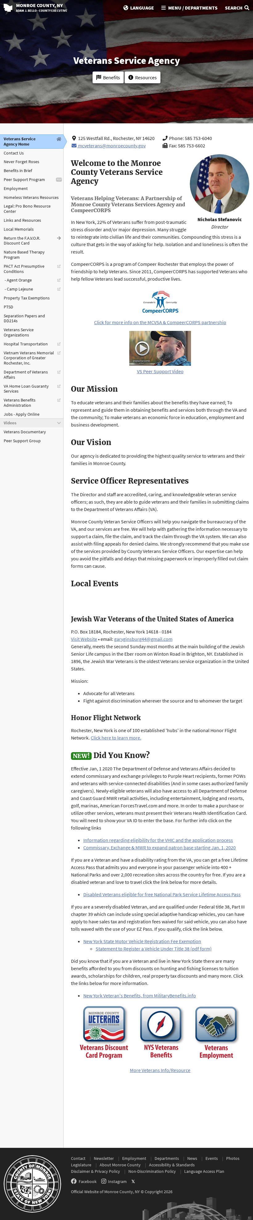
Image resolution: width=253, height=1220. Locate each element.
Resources (146, 77)
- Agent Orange (18, 280)
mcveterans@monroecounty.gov (112, 145)
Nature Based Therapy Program (24, 254)
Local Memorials (19, 229)
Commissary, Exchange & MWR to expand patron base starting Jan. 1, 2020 (159, 847)
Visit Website (84, 639)
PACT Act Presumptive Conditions (24, 268)
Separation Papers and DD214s (24, 318)
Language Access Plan (204, 1171)
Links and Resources (22, 220)
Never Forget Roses (21, 161)
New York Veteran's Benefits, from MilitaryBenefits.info (139, 995)
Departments (167, 1158)
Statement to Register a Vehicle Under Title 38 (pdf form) (154, 949)
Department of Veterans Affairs (26, 374)
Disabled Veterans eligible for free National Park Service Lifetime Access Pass (162, 894)
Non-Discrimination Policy (152, 1171)
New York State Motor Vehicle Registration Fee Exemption (142, 941)
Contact (78, 1158)
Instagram (117, 1181)
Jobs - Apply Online (21, 414)
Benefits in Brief (18, 170)
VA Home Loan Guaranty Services (26, 388)
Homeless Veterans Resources (31, 197)
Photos (232, 1158)
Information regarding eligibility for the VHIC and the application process (158, 840)
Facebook (88, 1181)
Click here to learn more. (116, 738)
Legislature (81, 1165)
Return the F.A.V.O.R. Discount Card (22, 240)
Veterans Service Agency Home (19, 141)
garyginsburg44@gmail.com (143, 639)
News (192, 1158)
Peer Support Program (24, 179)
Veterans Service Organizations (19, 332)
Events (211, 1158)
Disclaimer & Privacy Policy (95, 1171)
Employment (16, 188)
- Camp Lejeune (18, 289)
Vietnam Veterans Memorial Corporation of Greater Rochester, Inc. (29, 358)
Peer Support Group (22, 440)
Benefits (111, 77)
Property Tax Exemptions (27, 298)
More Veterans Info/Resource (160, 1070)
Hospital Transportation (26, 344)
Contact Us (14, 153)
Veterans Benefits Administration (19, 402)
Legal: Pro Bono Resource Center (27, 208)
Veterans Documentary (25, 432)
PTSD (8, 307)
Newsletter (104, 1158)
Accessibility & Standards (172, 1165)
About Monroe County (120, 1165)
